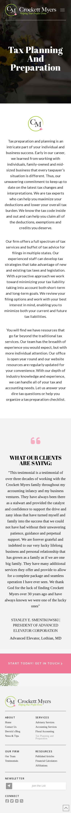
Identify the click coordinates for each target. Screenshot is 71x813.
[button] (62, 10)
